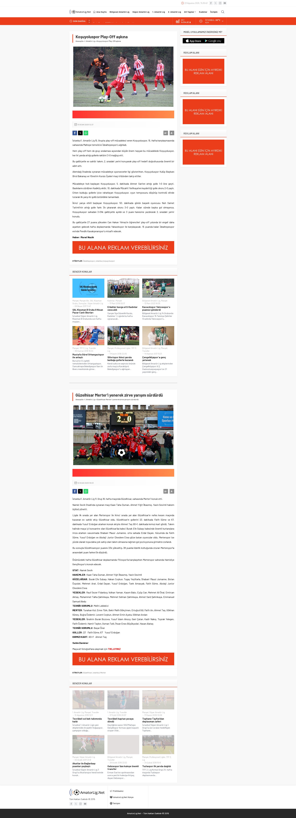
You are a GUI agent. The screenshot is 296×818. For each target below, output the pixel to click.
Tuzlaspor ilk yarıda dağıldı (156, 766)
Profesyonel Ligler (122, 348)
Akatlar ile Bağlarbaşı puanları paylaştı (83, 765)
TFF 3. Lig (84, 348)
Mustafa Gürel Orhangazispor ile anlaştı (88, 356)
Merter (103, 672)
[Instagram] (220, 3)
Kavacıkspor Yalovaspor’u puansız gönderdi (156, 308)
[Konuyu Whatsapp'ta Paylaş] (86, 133)
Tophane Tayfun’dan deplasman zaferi (153, 720)
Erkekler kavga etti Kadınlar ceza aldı (122, 308)
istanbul (99, 261)
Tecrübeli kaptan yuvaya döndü (120, 720)
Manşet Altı (84, 300)
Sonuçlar (83, 303)
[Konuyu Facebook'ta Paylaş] (74, 133)
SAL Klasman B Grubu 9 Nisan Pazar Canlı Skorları (87, 311)
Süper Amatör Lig (95, 303)
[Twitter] (215, 3)
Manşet (75, 300)
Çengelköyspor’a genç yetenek (154, 358)
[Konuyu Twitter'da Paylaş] (80, 133)
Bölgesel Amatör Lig (151, 300)
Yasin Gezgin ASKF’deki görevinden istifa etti (113, 21)
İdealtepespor (89, 261)
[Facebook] (211, 3)
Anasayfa (79, 41)
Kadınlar (111, 300)
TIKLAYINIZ (114, 648)
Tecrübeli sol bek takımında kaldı (87, 720)
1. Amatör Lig (90, 41)
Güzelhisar (87, 672)
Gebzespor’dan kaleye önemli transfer (123, 767)
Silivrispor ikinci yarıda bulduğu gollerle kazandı (120, 358)
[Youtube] (225, 3)
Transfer (92, 348)
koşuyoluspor (109, 261)
